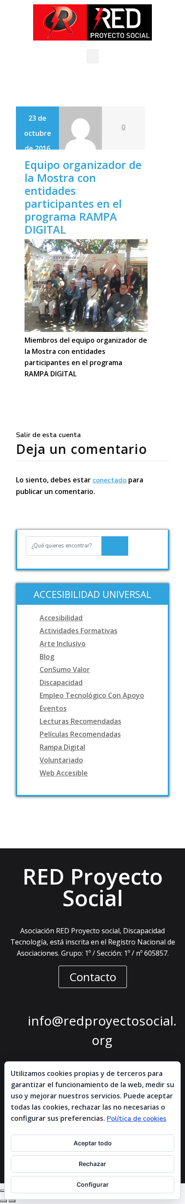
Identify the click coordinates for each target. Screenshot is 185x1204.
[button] (92, 56)
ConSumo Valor (65, 669)
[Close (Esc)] (3, 1190)
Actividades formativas (78, 630)
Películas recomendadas (80, 734)
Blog (47, 656)
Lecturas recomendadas (80, 721)
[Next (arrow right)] (12, 1201)
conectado (109, 480)
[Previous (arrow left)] (3, 1201)
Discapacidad (61, 682)
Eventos (53, 708)
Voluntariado (61, 760)
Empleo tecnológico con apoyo (92, 695)
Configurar (93, 1184)
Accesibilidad (61, 617)
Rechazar (92, 1163)
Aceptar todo (93, 1143)
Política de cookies (136, 1118)
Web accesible (64, 773)
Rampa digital (62, 747)
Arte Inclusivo (63, 643)
